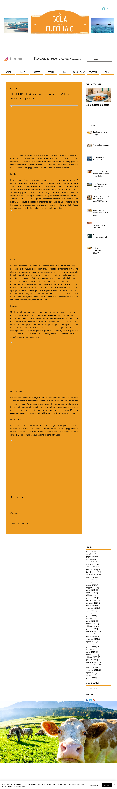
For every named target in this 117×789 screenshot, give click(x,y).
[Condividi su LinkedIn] (22, 497)
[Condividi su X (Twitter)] (17, 497)
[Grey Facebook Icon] (10, 59)
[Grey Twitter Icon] (15, 59)
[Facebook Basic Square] (87, 700)
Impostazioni (94, 785)
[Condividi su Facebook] (11, 497)
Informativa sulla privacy (16, 786)
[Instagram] (6, 59)
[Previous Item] (89, 95)
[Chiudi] (114, 785)
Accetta (107, 785)
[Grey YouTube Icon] (20, 59)
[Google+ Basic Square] (94, 700)
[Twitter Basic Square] (90, 700)
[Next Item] (107, 95)
